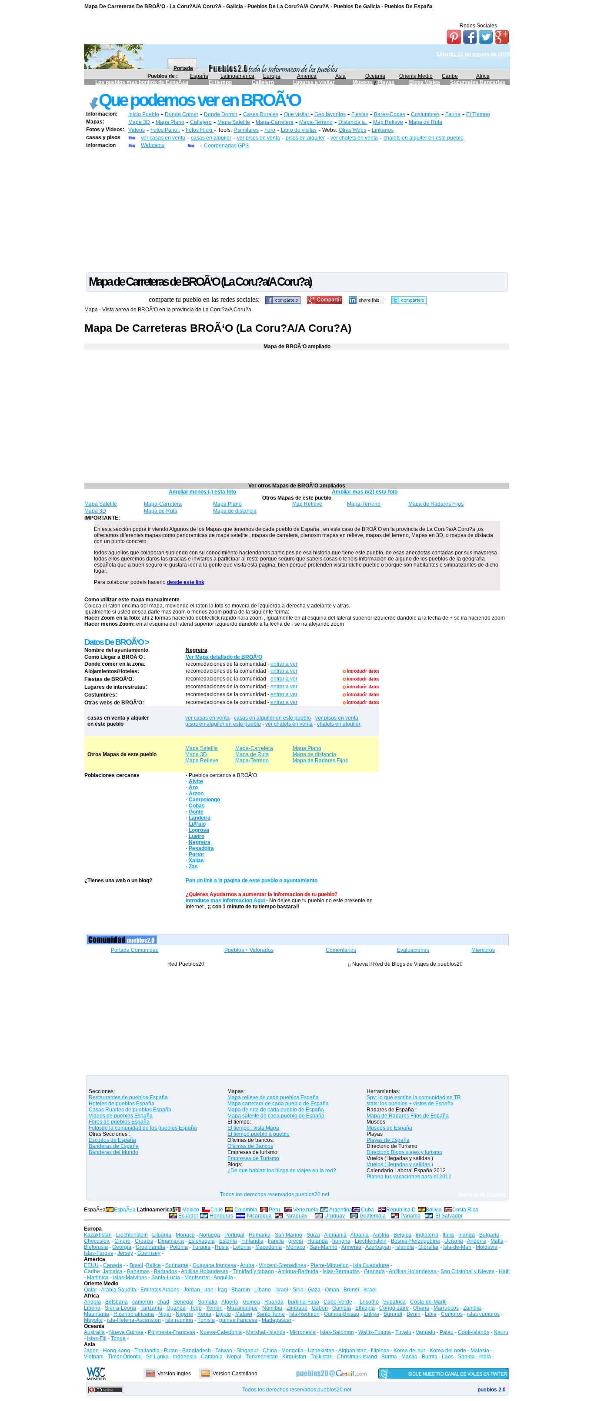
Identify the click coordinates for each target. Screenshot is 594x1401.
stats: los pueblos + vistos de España (410, 1104)
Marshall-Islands (265, 1332)
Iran (209, 1290)
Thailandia (147, 1351)
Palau (447, 1332)
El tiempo (220, 82)
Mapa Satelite (233, 122)
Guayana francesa (214, 1265)
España (199, 76)
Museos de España (389, 1128)
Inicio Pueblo (143, 114)
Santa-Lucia (165, 1277)
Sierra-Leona (120, 1308)
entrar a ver (283, 664)
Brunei (351, 1290)
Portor (196, 854)
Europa (271, 76)
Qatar (90, 1290)
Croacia (144, 1241)
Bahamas (138, 1271)
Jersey (125, 1253)
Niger (164, 1314)
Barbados (165, 1271)
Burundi (393, 1314)
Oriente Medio (416, 76)
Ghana (421, 1308)
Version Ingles (174, 1374)
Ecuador (188, 1216)
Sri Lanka (157, 1357)
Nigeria (184, 1314)
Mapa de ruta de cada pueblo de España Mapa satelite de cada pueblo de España (275, 1113)
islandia (404, 1247)
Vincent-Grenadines (282, 1265)
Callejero (263, 82)
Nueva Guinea (126, 1332)
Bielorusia (96, 1247)
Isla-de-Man (457, 1247)
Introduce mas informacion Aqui (225, 900)
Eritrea (371, 1314)
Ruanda (274, 1302)
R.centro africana (133, 1314)
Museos (363, 82)
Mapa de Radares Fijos (436, 504)
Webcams (152, 145)
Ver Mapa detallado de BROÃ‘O (224, 657)
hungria (341, 1241)
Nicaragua (259, 1216)
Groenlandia (150, 1247)
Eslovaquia (201, 1241)
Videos (136, 130)
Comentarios (341, 950)
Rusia (222, 1247)
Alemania (335, 1235)
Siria (298, 1290)
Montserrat (197, 1277)
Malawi (243, 1314)
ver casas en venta (163, 138)
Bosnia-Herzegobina (415, 1241)
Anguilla (223, 1277)
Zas (193, 867)
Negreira (196, 650)
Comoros (452, 1314)
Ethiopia (365, 1308)
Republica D (401, 1210)
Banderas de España (114, 1146)
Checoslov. (97, 1241)
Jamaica (113, 1271)
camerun (142, 1302)
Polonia (179, 1247)
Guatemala (373, 1216)
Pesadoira (201, 848)
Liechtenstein (132, 1235)
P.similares (246, 130)
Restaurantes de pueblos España (128, 1097)
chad (163, 1302)
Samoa (466, 1357)
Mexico (190, 1210)
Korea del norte (448, 1351)
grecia (295, 1241)
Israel (281, 1290)
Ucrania (453, 1241)
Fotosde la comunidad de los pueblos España (143, 1128)
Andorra (476, 1241)
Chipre (122, 1241)
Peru (274, 1210)
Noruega (209, 1235)
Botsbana (116, 1302)
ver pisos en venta (258, 138)
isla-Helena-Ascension (134, 1320)
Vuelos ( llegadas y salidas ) (400, 1164)
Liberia (92, 1308)
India (485, 1357)
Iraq (222, 1290)
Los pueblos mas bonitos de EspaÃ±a (141, 82)
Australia (94, 1332)
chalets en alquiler (338, 724)
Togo (196, 1308)
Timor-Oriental (125, 1357)
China (270, 1351)
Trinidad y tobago (253, 1271)
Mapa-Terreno (316, 122)
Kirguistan (294, 1357)
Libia (431, 1314)
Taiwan (223, 1351)
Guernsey (148, 1253)
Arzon (196, 794)
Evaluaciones (413, 950)
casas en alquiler (211, 138)
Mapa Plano (170, 122)
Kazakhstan (98, 1235)
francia (276, 1241)
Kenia (204, 1314)
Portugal (234, 1235)
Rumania (259, 1235)
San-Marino (323, 1247)
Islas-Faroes (98, 1253)
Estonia (228, 1241)
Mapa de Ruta (425, 122)
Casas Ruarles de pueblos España (130, 1110)
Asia (340, 76)
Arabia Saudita (118, 1290)
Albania (359, 1235)
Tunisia (206, 1320)
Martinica (98, 1277)
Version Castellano (235, 1374)
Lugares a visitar (314, 82)
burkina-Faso (303, 1302)
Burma (389, 1357)
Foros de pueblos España (119, 1122)
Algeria (229, 1302)
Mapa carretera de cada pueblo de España (278, 1104)
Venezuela (305, 1210)
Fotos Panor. (165, 130)
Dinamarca (171, 1241)
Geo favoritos (330, 114)
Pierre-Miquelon (329, 1265)
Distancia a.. (352, 122)
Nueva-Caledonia (221, 1332)
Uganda (176, 1308)
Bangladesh (196, 1351)
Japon (91, 1351)
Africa (483, 76)
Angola (92, 1302)
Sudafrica (394, 1302)
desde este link (185, 582)
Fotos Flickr (200, 130)
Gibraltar (428, 1247)
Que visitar (297, 114)
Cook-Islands (473, 1332)
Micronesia (303, 1332)
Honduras (221, 1216)
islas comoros (483, 1314)
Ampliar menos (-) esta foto (202, 492)
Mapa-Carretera (275, 122)
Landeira (199, 818)
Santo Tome (271, 1314)
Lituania (161, 1235)
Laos (448, 1357)
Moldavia (486, 1247)
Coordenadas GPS (226, 146)
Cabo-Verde (338, 1302)
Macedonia (268, 1247)
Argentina (340, 1210)
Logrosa (199, 830)
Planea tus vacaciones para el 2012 (409, 1177)
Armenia (351, 1247)
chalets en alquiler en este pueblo (424, 138)
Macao (409, 1357)
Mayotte (93, 1320)
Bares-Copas (389, 114)
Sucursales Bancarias (477, 82)
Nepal (234, 1357)
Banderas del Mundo (113, 1152)
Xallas (196, 860)
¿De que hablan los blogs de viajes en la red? (281, 1171)
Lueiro (196, 836)
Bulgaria (489, 1235)
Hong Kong (116, 1351)
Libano (262, 1290)
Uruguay (334, 1216)
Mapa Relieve (201, 760)
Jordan (192, 1290)
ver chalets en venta (354, 138)
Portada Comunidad (135, 950)
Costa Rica (465, 1210)
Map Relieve (388, 122)
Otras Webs (352, 130)
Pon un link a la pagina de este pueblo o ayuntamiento (251, 880)
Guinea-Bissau (341, 1314)
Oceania (375, 76)
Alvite (196, 781)
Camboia (212, 1357)
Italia (448, 1235)
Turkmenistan (262, 1357)
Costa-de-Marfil (428, 1302)
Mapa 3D (139, 122)
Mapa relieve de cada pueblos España (273, 1097)
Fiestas (359, 114)
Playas (385, 82)
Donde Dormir (220, 114)
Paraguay (295, 1216)
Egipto (223, 1314)
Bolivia (434, 1210)
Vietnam (93, 1357)
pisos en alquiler (305, 138)
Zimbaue (297, 1308)
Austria (381, 1235)
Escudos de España (112, 1140)
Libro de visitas (299, 130)
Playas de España (388, 1140)
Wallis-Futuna (374, 1332)
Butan (171, 1351)
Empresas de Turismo (253, 1158)
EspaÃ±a (125, 1210)
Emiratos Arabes (159, 1290)
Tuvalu (403, 1332)
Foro (269, 130)
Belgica (402, 1235)
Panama (410, 1216)
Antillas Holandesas (204, 1271)
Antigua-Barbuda (298, 1271)
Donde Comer (181, 114)
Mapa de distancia (235, 511)
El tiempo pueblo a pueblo (258, 1134)
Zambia (472, 1308)
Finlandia (252, 1241)
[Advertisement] (297, 210)
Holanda (317, 1241)
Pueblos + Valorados (249, 950)
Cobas (197, 806)
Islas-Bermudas (341, 1271)
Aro (193, 787)
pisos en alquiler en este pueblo (223, 724)
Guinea (251, 1302)
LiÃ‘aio (197, 824)
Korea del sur (409, 1351)
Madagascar (276, 1320)
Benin (413, 1314)
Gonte (196, 812)
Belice (153, 1265)
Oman (332, 1290)
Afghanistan (352, 1351)
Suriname (176, 1265)
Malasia (480, 1351)
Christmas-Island (357, 1357)
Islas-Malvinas (130, 1277)
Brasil (136, 1265)
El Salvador (449, 1216)
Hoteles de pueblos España (121, 1104)
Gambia (341, 1308)
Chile (216, 1210)
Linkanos (383, 130)
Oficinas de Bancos (250, 1146)
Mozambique (242, 1308)
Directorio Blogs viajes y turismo (404, 1152)
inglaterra (427, 1235)
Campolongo (204, 800)
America (307, 76)
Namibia (272, 1308)
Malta (497, 1241)
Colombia (245, 1210)
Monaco (185, 1235)
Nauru (501, 1332)
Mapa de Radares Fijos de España (408, 1116)
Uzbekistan (321, 1351)
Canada (112, 1265)
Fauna (453, 114)
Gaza (314, 1290)
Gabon (320, 1308)
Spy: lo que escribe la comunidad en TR (414, 1097)
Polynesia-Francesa (171, 1332)
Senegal (184, 1302)
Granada (374, 1271)
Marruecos (446, 1308)
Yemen (214, 1308)
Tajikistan (321, 1357)
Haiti (504, 1271)
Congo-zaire (394, 1308)
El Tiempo (478, 114)
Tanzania (151, 1308)
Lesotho (369, 1302)
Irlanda (466, 1235)
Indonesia (185, 1357)
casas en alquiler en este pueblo (272, 718)
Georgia (121, 1247)
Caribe (450, 76)
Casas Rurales (260, 114)
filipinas (380, 1351)
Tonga (118, 1338)
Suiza (313, 1235)
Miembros (483, 950)
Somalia (207, 1302)
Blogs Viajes (424, 82)
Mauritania (96, 1314)
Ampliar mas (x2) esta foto (364, 492)
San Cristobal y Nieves (467, 1271)
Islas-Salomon (337, 1332)
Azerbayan (378, 1247)
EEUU (91, 1265)
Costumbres (425, 114)
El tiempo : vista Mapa (253, 1128)
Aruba (247, 1265)
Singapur (247, 1351)
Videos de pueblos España (121, 1116)
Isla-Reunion (304, 1314)
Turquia (201, 1247)
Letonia (242, 1247)
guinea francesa (238, 1320)
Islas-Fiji (97, 1338)
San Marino (288, 1235)
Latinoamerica (237, 76)
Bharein (240, 1290)
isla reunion (179, 1320)
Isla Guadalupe (371, 1265)
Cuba (367, 1210)
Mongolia (292, 1351)
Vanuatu (425, 1332)
